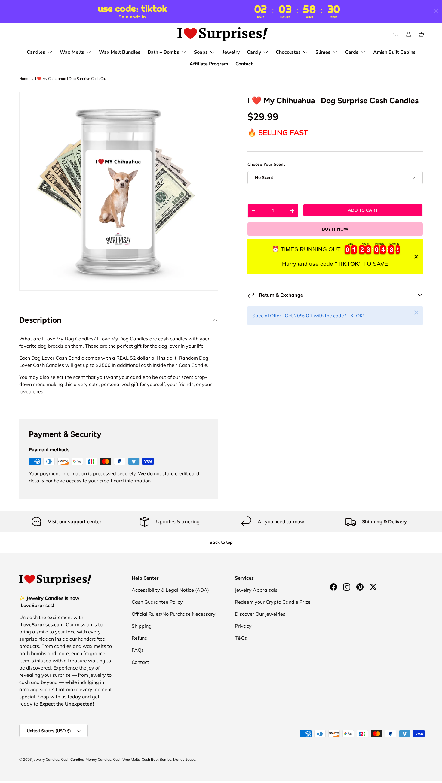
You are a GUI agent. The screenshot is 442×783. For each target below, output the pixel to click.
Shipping (142, 626)
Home (24, 78)
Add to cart (363, 210)
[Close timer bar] (436, 11)
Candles (36, 52)
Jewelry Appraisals (256, 590)
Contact (244, 64)
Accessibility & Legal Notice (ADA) (170, 590)
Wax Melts (72, 52)
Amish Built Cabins (394, 52)
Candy (254, 52)
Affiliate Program (208, 64)
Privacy (243, 626)
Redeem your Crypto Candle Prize (273, 602)
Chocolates (288, 52)
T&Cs (241, 638)
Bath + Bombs (163, 52)
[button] (421, 34)
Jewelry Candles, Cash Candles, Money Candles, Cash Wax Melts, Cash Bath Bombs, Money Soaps (113, 759)
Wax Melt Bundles (119, 52)
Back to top (221, 542)
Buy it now (335, 228)
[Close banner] (416, 256)
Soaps (201, 52)
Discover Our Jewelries (260, 614)
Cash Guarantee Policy (157, 602)
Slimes (322, 52)
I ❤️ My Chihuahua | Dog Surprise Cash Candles (71, 78)
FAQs (138, 650)
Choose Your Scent (266, 164)
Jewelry (231, 52)
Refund (140, 638)
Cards (351, 52)
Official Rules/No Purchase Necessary (174, 614)
